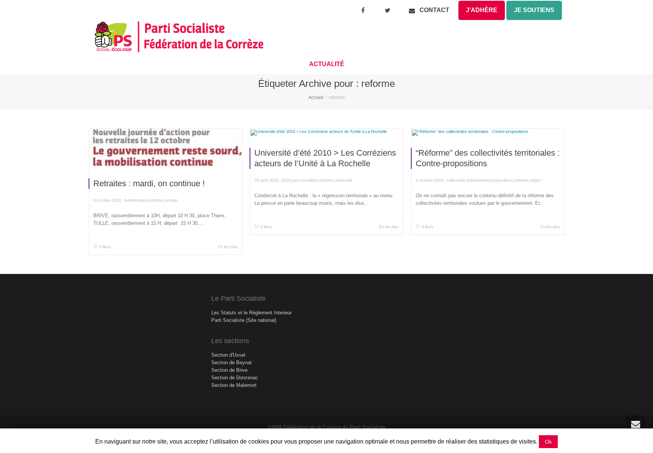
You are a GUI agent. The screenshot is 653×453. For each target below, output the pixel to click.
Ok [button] (548, 442)
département (477, 180)
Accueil (315, 97)
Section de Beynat (231, 362)
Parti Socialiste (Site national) (243, 320)
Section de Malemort (234, 385)
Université (343, 180)
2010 (285, 180)
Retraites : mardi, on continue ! (149, 183)
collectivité (455, 180)
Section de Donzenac (234, 377)
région (535, 180)
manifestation (136, 200)
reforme (156, 200)
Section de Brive (229, 370)
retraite (171, 200)
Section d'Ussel (228, 355)
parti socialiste (304, 180)
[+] (166, 147)
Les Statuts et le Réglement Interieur (251, 312)
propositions (502, 180)
